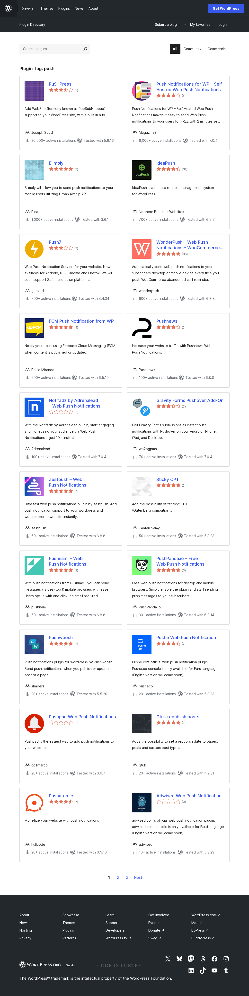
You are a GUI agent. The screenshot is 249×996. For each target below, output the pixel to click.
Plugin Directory (32, 24)
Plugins (68, 930)
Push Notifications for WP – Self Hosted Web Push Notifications (189, 86)
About (24, 915)
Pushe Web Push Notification (186, 637)
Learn (110, 915)
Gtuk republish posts (177, 716)
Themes (69, 923)
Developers (115, 930)
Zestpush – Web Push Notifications (67, 482)
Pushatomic (61, 795)
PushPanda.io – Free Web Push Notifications (180, 561)
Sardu (70, 965)
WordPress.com (206, 915)
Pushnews (167, 321)
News (23, 923)
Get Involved (158, 915)
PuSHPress (60, 84)
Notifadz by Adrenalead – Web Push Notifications (74, 403)
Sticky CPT (167, 479)
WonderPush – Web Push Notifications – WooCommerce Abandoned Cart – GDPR (188, 245)
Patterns (69, 938)
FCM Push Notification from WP (81, 321)
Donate (156, 930)
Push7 (55, 242)
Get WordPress (226, 8)
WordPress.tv (118, 938)
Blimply (56, 163)
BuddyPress (203, 938)
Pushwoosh (61, 637)
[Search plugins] (85, 49)
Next (138, 877)
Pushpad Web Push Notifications (82, 716)
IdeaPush (165, 163)
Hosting (25, 930)
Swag (154, 938)
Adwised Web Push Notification (189, 795)
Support (112, 923)
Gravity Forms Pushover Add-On (189, 400)
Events (153, 923)
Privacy (25, 938)
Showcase (70, 915)
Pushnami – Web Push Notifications (67, 561)
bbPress (200, 930)
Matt (197, 923)
